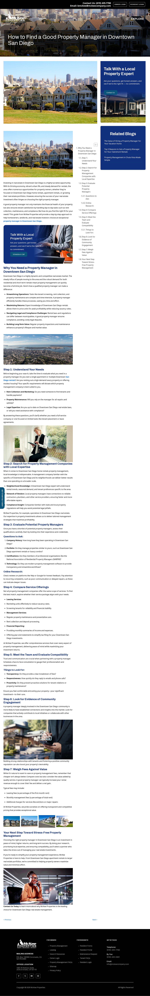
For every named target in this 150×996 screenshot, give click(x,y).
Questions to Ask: (91, 197)
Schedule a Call (19, 254)
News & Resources (57, 954)
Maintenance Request (88, 954)
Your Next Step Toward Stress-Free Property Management (88, 263)
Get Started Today (2, 498)
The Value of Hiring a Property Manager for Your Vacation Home (122, 142)
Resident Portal (86, 950)
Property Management (59, 946)
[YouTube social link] (31, 976)
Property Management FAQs (61, 962)
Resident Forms (86, 946)
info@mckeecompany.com (118, 964)
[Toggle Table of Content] (94, 145)
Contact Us (110, 92)
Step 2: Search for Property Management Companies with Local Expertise (89, 173)
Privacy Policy (55, 970)
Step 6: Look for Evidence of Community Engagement (88, 240)
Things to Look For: (90, 231)
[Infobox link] (30, 966)
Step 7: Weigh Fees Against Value (87, 252)
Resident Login (137, 4)
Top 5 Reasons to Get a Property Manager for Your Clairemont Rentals (122, 150)
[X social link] (25, 976)
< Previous (7, 920)
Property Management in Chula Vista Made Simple (122, 158)
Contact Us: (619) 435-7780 (97, 3)
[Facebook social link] (19, 976)
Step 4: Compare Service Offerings (89, 211)
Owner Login (120, 4)
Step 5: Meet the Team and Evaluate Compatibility (89, 221)
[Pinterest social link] (38, 976)
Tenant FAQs (85, 958)
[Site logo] (15, 18)
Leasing (53, 950)
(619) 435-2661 (113, 957)
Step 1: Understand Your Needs (89, 161)
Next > (94, 920)
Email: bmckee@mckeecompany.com (90, 5)
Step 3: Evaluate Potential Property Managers (88, 187)
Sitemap (53, 966)
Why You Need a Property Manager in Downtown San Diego (87, 151)
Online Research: (90, 204)
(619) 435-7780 (113, 950)
